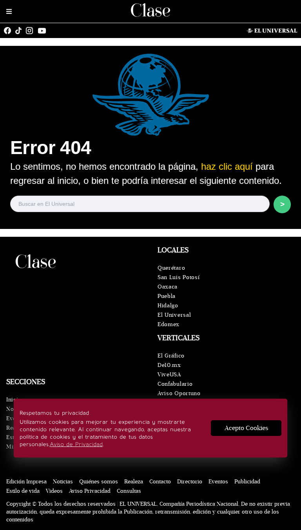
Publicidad (247, 481)
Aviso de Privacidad (76, 444)
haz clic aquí (227, 166)
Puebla (167, 296)
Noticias (63, 481)
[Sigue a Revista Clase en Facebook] (9, 30)
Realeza (133, 481)
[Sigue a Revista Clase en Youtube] (44, 30)
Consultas (129, 491)
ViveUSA (169, 374)
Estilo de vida (23, 491)
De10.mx (169, 365)
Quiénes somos (98, 481)
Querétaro (171, 268)
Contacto (160, 481)
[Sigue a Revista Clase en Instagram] (31, 30)
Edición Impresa (26, 481)
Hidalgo (168, 305)
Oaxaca (168, 286)
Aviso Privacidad (90, 491)
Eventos (218, 481)
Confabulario (175, 384)
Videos (54, 491)
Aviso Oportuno (179, 393)
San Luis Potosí (179, 277)
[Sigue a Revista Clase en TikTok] (20, 30)
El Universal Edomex (174, 320)
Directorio (189, 481)
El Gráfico (171, 355)
